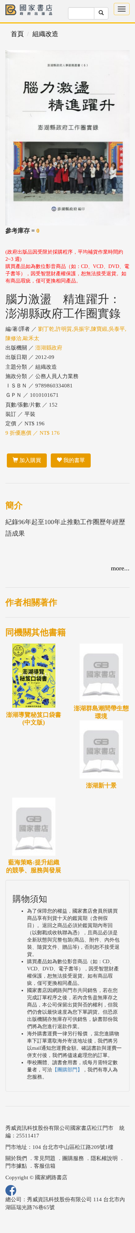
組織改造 (45, 34)
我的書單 (73, 460)
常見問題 (44, 1158)
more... (120, 568)
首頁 (17, 34)
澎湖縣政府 (48, 348)
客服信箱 (44, 1166)
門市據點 (16, 1166)
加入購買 (29, 460)
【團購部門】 (67, 1069)
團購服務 (73, 1158)
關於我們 (16, 1158)
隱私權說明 (104, 1158)
